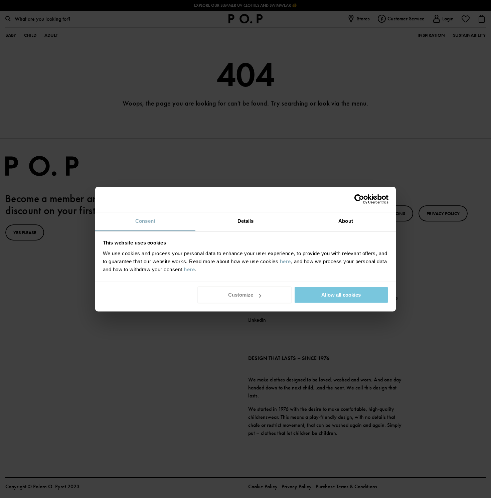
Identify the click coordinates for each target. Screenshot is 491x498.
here (285, 261)
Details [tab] (245, 221)
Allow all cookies (341, 295)
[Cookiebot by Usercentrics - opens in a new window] (359, 199)
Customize (240, 295)
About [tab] (345, 221)
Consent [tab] (145, 221)
